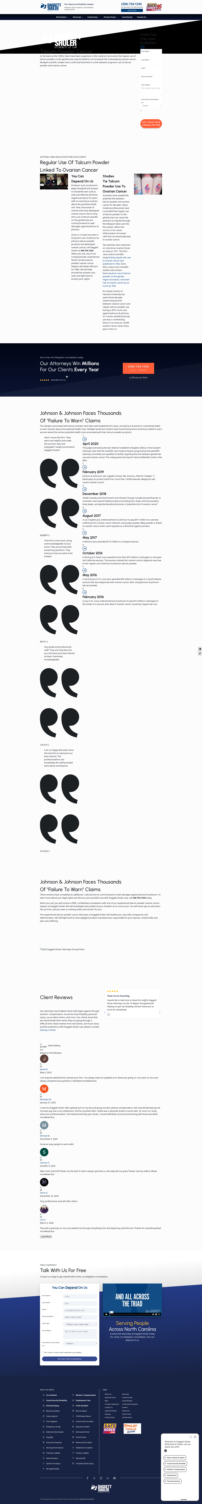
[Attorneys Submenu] (83, 17)
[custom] (94, 1478)
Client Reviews (127, 1401)
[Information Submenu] (68, 17)
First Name (145, 51)
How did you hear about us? (150, 101)
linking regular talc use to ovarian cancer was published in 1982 (117, 260)
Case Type (45, 1323)
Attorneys (77, 17)
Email (143, 68)
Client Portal (126, 1414)
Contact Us (141, 17)
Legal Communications (87, 1499)
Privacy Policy (109, 1417)
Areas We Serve (110, 1397)
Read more (82, 1080)
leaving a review (47, 1030)
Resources (126, 1411)
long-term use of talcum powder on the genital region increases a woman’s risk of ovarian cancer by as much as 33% (117, 279)
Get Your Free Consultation (151, 123)
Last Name (145, 60)
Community (92, 17)
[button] (105, 1012)
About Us (108, 1394)
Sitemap (108, 1414)
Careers (125, 1407)
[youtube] (114, 1478)
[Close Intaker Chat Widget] (195, 1436)
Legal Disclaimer (111, 1411)
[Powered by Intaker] (184, 1499)
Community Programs (130, 1404)
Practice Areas (110, 17)
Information (61, 17)
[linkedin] (107, 1478)
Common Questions (112, 1404)
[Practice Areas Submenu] (118, 17)
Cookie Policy (127, 1417)
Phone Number (146, 77)
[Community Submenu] (99, 17)
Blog (106, 1401)
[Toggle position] (190, 1436)
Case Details (145, 85)
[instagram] (101, 1478)
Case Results (127, 17)
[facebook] (87, 1478)
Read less (92, 1080)
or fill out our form (139, 377)
